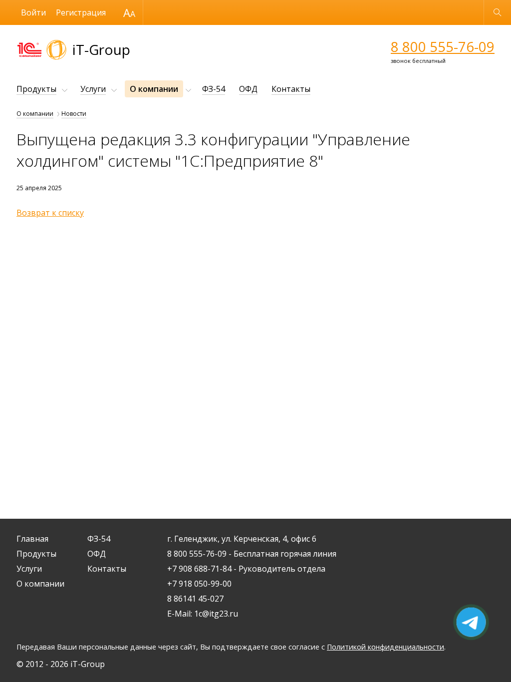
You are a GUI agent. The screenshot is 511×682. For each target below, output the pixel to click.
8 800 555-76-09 (443, 46)
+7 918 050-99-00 (199, 583)
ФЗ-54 (213, 88)
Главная (32, 538)
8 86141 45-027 (195, 598)
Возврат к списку (50, 212)
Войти (33, 12)
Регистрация (81, 12)
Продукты (36, 88)
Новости (73, 113)
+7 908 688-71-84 (199, 568)
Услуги (93, 88)
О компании (154, 88)
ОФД (248, 88)
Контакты (290, 88)
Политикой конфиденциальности (385, 647)
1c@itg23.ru (216, 613)
